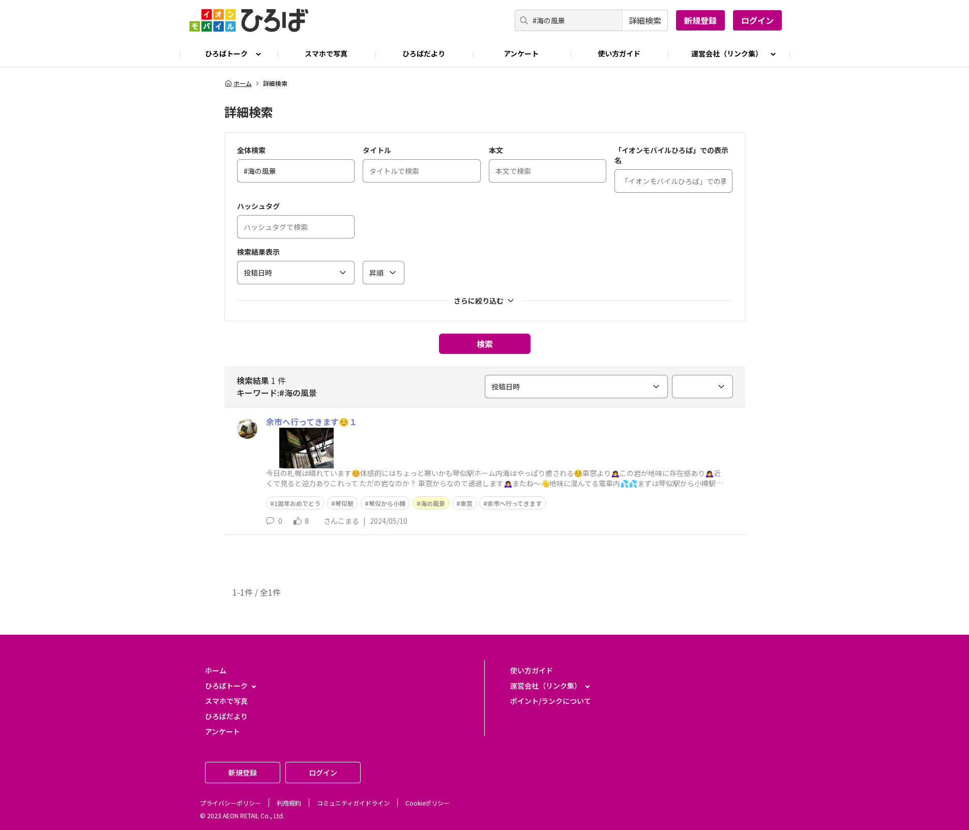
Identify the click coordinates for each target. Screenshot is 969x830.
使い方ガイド (619, 53)
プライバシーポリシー (230, 802)
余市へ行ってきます (514, 503)
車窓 (466, 503)
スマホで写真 (326, 53)
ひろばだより (423, 53)
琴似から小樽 (387, 503)
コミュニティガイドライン (353, 802)
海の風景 (433, 503)
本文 (496, 150)
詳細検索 (645, 20)
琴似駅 (344, 503)
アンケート (521, 53)
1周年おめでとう (297, 503)
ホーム (242, 83)
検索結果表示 (258, 252)
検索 (485, 344)
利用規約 (289, 802)
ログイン (757, 20)
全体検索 (251, 150)
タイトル (377, 150)
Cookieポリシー (427, 802)
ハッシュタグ (258, 206)
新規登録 (700, 20)
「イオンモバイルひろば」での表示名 (671, 155)
